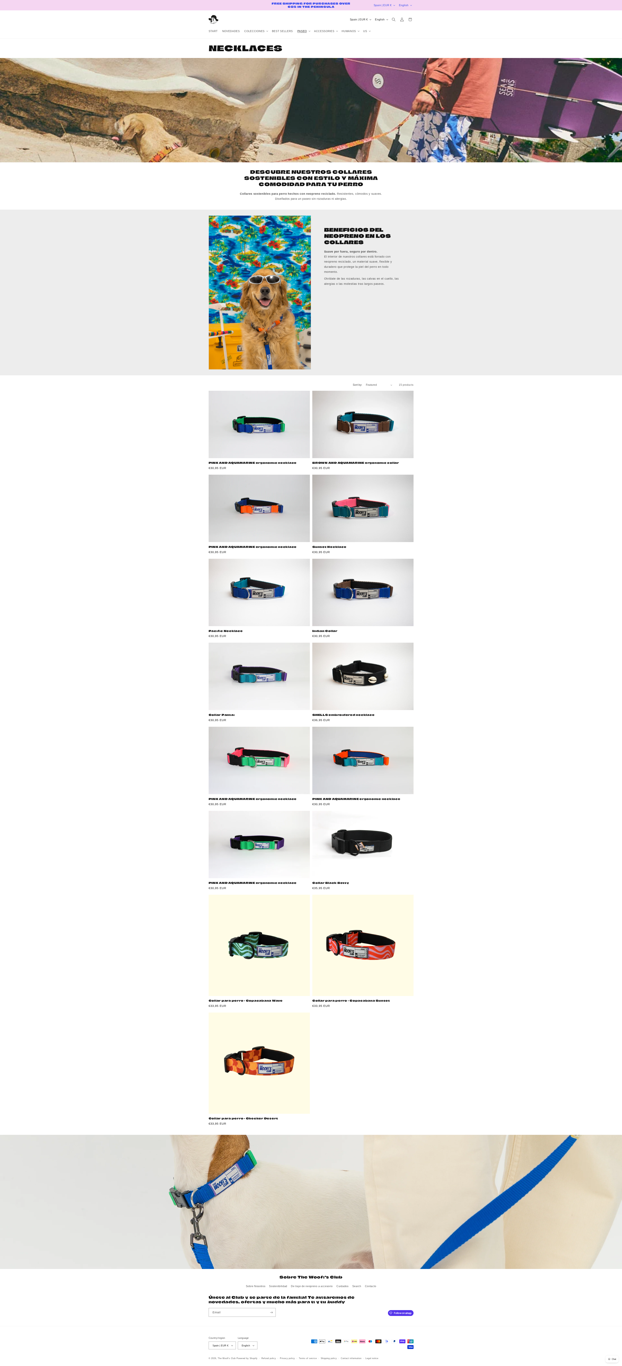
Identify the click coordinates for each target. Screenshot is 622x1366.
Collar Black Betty (330, 883)
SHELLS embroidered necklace (343, 715)
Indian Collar (325, 631)
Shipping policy (329, 1358)
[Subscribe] (271, 1312)
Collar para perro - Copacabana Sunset (351, 1000)
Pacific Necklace (226, 631)
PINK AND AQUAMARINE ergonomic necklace (253, 462)
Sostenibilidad (278, 1286)
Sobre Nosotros (255, 1286)
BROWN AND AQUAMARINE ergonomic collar (355, 462)
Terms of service (308, 1358)
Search (356, 1286)
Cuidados (342, 1286)
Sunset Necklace (329, 547)
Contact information (351, 1358)
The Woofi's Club (227, 1358)
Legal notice (371, 1358)
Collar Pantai (222, 715)
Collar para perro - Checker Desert (243, 1118)
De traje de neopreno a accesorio (312, 1286)
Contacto (370, 1286)
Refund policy (268, 1358)
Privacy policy (287, 1358)
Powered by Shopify (247, 1358)
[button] (256, 31)
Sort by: (357, 384)
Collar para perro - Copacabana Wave (246, 1000)
